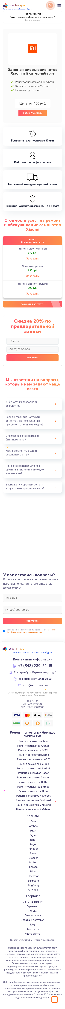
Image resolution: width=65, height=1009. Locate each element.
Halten (33, 862)
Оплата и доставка (32, 920)
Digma (33, 835)
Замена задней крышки (33, 283)
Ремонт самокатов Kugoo (33, 763)
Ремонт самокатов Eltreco (33, 786)
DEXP (33, 830)
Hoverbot (33, 876)
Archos (33, 826)
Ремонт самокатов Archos (33, 745)
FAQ (32, 924)
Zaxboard (33, 880)
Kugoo (33, 844)
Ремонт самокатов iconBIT (33, 759)
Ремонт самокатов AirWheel (33, 809)
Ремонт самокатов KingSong (33, 804)
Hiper (33, 871)
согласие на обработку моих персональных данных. (31, 631)
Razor (33, 853)
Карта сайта (32, 933)
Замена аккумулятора (32, 248)
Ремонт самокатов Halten (33, 782)
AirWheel (33, 889)
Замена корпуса (32, 266)
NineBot (33, 848)
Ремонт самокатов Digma (33, 754)
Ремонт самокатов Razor (33, 772)
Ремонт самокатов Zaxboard (33, 800)
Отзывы (32, 911)
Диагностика (32, 915)
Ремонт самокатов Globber (33, 777)
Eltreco (33, 866)
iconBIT (33, 839)
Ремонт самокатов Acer (33, 741)
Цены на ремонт (33, 901)
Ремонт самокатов (31, 14)
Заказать (32, 258)
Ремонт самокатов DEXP (33, 750)
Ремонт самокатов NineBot (33, 768)
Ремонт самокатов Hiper (33, 791)
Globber (33, 857)
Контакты (33, 929)
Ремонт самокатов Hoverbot (33, 795)
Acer (33, 821)
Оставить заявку (32, 113)
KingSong (33, 885)
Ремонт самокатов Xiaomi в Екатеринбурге (31, 17)
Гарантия (32, 906)
